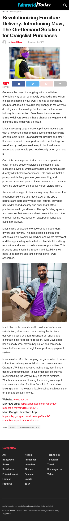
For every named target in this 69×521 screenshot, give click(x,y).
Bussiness (8, 469)
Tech (27, 483)
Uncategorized (16, 11)
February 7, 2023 (36, 41)
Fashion (6, 478)
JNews (12, 510)
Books (5, 464)
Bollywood (8, 459)
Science (29, 474)
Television (53, 459)
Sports (28, 478)
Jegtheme (6, 513)
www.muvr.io (20, 399)
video (50, 474)
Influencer (30, 459)
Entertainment (10, 474)
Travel (50, 464)
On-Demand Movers (29, 427)
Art (4, 454)
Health (28, 454)
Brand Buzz (16, 41)
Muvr (12, 427)
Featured (7, 483)
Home (5, 11)
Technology (53, 454)
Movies (29, 469)
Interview (30, 464)
